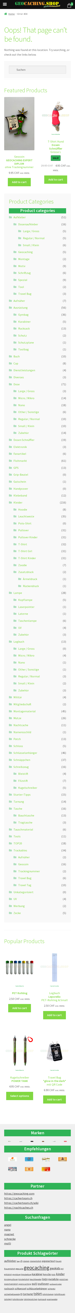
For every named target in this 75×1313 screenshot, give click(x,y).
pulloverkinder (56, 1284)
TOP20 (17, 843)
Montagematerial (24, 711)
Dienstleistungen (24, 370)
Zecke (17, 913)
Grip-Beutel (20, 474)
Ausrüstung (20, 307)
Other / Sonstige (28, 412)
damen (26, 1261)
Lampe (17, 593)
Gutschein (19, 481)
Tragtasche (25, 822)
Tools (17, 836)
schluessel (20, 1288)
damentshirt (35, 1261)
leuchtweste (35, 1279)
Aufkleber (19, 217)
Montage (23, 259)
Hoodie (22, 509)
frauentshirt (9, 1268)
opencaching (24, 1284)
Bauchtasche (26, 815)
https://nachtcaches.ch (18, 1207)
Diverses (18, 377)
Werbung (19, 906)
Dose (16, 384)
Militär (17, 697)
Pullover (23, 530)
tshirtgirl (8, 1299)
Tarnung (18, 801)
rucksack (9, 1288)
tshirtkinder (17, 1299)
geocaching (36, 1267)
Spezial (22, 280)
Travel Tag (24, 885)
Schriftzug (24, 273)
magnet (9, 1234)
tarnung (28, 1294)
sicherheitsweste (12, 1294)
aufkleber (10, 1261)
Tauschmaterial (23, 829)
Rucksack (24, 328)
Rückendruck (31, 586)
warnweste (52, 1299)
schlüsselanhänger (37, 1288)
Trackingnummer (29, 871)
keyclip (47, 1274)
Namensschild (22, 732)
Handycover (20, 488)
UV (19, 628)
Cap (15, 363)
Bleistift (23, 773)
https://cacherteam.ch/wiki (21, 1203)
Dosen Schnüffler (23, 440)
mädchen (63, 1279)
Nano (21, 405)
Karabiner (24, 321)
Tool (21, 287)
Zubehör (23, 433)
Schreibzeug (21, 767)
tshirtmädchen (31, 1299)
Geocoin (23, 864)
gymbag (16, 1274)
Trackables (20, 850)
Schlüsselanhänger (25, 753)
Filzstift (23, 780)
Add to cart (19, 182)
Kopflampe (25, 600)
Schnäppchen (21, 760)
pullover (43, 1284)
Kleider (17, 502)
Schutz (22, 335)
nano (7, 1229)
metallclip (53, 1279)
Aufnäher (19, 301)
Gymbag (23, 314)
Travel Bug (24, 293)
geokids (55, 1268)
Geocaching (25, 252)
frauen (59, 1261)
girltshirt (8, 1274)
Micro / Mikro (26, 398)
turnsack (42, 1299)
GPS (16, 468)
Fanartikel (19, 453)
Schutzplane (26, 342)
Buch (16, 356)
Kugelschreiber (27, 787)
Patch (17, 739)
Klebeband (20, 495)
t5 (21, 1294)
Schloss (18, 746)
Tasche (17, 808)
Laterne (23, 613)
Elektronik (20, 447)
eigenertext (48, 1261)
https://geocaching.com (19, 1193)
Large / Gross (31, 231)
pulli (34, 1283)
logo (45, 1279)
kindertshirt (23, 1279)
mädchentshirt (11, 1284)
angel (7, 1225)
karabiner (37, 1274)
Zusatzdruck (25, 572)
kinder (60, 1274)
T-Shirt (22, 544)
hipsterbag (26, 1274)
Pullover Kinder (28, 537)
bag (18, 1261)
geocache (19, 1268)
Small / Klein (31, 245)
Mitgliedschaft (22, 704)
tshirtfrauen (59, 1294)
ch (21, 1261)
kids (54, 1274)
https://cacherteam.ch (18, 1198)
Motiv (21, 266)
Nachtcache (20, 725)
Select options (19, 1096)
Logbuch (18, 641)
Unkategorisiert (23, 892)
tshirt (37, 1293)
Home (11, 13)
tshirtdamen (48, 1294)
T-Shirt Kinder (27, 558)
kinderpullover (11, 1279)
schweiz (51, 1288)
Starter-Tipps (22, 794)
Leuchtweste (26, 516)
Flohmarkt (20, 461)
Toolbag (23, 349)
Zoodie (22, 565)
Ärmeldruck (30, 579)
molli (7, 1243)
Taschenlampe (27, 620)
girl (62, 1268)
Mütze (17, 718)
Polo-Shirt (24, 523)
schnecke (10, 1239)
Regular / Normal (34, 238)
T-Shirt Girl (25, 551)
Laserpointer (26, 607)
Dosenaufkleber (28, 224)
